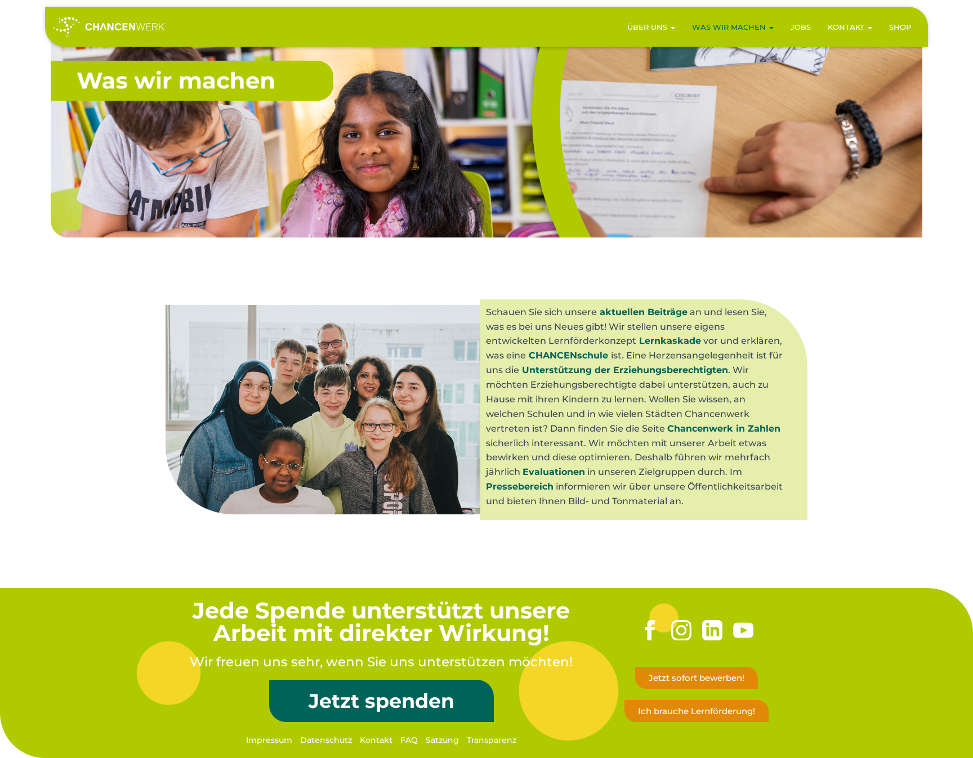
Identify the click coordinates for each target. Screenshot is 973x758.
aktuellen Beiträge (644, 312)
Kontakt (847, 27)
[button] (672, 27)
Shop (900, 27)
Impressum (269, 740)
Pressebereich (520, 486)
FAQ (409, 740)
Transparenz (491, 740)
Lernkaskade (670, 340)
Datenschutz (326, 740)
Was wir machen (730, 27)
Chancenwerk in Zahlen (723, 428)
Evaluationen (554, 472)
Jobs (801, 27)
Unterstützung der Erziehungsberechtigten (625, 370)
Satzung (442, 740)
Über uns (648, 27)
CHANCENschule (568, 355)
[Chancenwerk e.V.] (109, 27)
